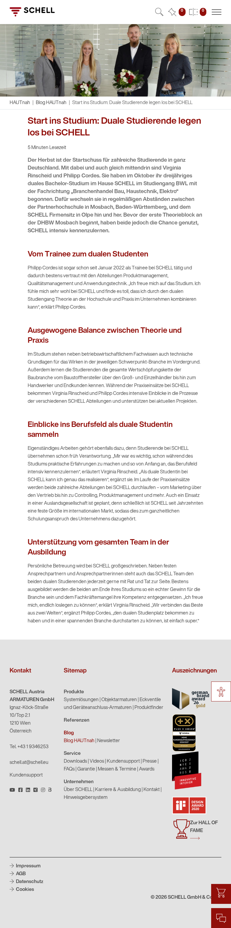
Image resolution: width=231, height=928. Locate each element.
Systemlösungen (81, 700)
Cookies (24, 889)
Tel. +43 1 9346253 (29, 747)
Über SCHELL (78, 789)
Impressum (28, 866)
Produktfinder (148, 707)
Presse (150, 761)
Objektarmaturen (119, 700)
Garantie (86, 769)
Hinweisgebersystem (85, 797)
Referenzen (76, 720)
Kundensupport (26, 775)
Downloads (75, 761)
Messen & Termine (117, 769)
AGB (20, 874)
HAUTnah (20, 102)
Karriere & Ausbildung (118, 789)
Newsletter (108, 741)
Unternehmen (79, 782)
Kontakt (151, 789)
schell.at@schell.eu (29, 762)
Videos (97, 761)
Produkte (74, 692)
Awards (146, 769)
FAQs (69, 769)
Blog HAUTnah (51, 102)
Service (72, 753)
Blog (69, 733)
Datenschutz (29, 881)
